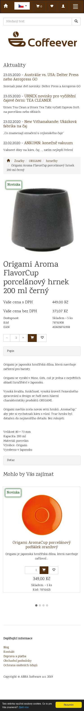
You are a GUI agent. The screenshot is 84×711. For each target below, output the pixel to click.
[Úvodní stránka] (8, 161)
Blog (6, 647)
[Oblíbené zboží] (52, 6)
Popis (10, 351)
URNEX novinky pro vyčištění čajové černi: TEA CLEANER (39, 98)
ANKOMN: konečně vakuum (48, 143)
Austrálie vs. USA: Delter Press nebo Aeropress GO (41, 77)
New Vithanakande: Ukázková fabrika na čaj (40, 124)
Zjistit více (24, 707)
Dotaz (11, 460)
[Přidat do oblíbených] (42, 338)
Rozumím (68, 704)
